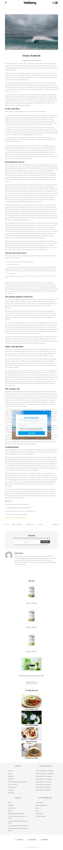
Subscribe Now (31, 433)
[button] (31, 417)
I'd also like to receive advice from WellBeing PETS (31, 429)
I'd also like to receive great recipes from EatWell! (31, 428)
